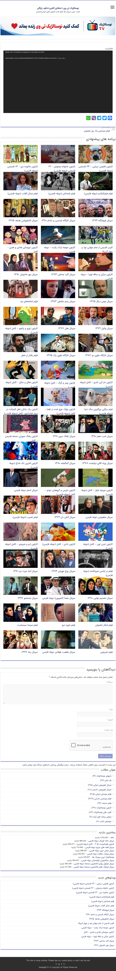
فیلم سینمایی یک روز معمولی (97, 129)
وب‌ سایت (108, 730)
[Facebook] (62, 964)
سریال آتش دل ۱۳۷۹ (64, 517)
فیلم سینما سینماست (27, 625)
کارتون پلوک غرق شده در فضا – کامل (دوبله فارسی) (60, 411)
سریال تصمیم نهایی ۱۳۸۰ (100, 598)
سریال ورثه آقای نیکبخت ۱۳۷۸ (97, 463)
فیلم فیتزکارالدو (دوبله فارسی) (98, 194)
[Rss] (64, 964)
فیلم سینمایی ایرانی (103, 794)
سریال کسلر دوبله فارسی (26, 490)
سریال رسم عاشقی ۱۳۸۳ (63, 302)
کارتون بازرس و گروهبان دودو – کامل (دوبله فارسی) (60, 492)
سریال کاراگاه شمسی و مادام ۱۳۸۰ (58, 221)
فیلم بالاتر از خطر (29, 355)
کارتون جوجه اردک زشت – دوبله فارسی (97, 928)
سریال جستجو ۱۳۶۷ (28, 598)
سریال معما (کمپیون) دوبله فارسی (58, 598)
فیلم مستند (106, 803)
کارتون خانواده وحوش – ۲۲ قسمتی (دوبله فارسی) (62, 169)
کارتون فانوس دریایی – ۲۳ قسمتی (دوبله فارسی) (93, 884)
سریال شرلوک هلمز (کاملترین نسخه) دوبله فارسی (94, 867)
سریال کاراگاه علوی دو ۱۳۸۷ (99, 355)
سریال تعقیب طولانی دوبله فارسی (58, 652)
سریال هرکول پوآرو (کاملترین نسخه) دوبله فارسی (94, 864)
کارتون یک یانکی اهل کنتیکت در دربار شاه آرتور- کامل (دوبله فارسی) (21, 411)
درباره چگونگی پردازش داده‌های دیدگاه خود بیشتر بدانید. (45, 765)
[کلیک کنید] (58, 26)
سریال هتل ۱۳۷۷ (66, 329)
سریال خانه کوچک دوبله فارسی (101, 841)
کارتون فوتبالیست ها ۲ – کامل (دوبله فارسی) (95, 844)
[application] (58, 82)
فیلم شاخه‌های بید (29, 302)
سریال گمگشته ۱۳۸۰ (65, 463)
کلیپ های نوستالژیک (102, 812)
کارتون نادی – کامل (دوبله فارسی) (58, 544)
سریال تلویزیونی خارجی (101, 789)
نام (111, 709)
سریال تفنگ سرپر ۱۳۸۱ (64, 436)
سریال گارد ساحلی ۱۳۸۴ (63, 275)
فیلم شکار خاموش (104, 625)
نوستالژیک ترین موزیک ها (103, 857)
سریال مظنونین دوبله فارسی (99, 517)
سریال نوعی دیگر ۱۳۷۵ (101, 302)
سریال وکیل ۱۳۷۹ (104, 329)
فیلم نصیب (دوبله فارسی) (25, 517)
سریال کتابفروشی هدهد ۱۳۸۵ (23, 221)
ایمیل (110, 720)
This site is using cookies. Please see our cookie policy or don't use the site (58, 960)
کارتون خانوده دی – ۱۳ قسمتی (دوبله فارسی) (95, 892)
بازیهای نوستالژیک (103, 776)
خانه (112, 837)
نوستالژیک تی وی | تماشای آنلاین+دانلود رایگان (58, 8)
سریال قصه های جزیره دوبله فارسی (99, 847)
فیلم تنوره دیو (68, 625)
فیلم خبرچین (106, 652)
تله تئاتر (108, 780)
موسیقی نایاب (105, 821)
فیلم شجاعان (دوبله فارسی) (62, 194)
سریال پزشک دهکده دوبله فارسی (100, 854)
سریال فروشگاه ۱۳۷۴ (102, 221)
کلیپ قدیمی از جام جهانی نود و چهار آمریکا (96, 923)
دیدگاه (109, 682)
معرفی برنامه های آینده (102, 817)
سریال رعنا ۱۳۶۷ (30, 652)
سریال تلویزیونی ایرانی (102, 785)
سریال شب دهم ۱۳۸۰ (102, 436)
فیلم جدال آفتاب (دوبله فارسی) (23, 194)
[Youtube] (59, 964)
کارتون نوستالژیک (104, 808)
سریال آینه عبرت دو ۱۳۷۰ (25, 571)
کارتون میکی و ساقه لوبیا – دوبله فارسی (97, 936)
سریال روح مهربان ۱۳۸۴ (63, 571)
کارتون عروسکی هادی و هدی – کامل (99, 932)
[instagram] (56, 964)
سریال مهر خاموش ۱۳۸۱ (26, 275)
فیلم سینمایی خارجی (102, 799)
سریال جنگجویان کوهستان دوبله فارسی (97, 860)
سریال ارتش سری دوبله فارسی (101, 850)
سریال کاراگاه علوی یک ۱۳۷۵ (61, 355)
